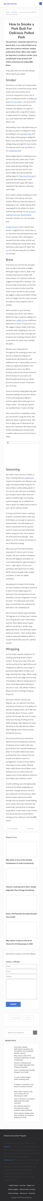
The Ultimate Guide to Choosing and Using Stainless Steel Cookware (23, 1108)
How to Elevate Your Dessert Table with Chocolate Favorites (24, 1101)
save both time (26, 134)
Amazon (7, 1146)
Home (8, 12)
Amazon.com (9, 1160)
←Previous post (14, 1017)
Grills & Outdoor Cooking (27, 1189)
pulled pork (20, 320)
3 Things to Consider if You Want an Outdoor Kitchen (23, 1085)
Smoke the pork (12, 227)
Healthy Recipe (13, 1185)
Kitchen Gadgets (13, 1189)
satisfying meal (15, 151)
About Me (32, 1193)
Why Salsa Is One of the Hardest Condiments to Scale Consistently (24, 1058)
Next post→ (28, 1017)
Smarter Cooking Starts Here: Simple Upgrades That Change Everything (24, 1065)
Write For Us (23, 1193)
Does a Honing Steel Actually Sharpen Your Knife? (24, 1071)
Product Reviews (13, 1193)
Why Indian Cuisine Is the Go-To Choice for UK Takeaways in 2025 (23, 1094)
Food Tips (14, 12)
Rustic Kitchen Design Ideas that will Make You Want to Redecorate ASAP (24, 1115)
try (7, 250)
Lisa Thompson (12, 828)
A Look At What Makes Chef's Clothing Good (22, 1078)
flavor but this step (26, 176)
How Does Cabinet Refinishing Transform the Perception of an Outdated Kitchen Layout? (23, 1050)
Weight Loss (30, 1185)
